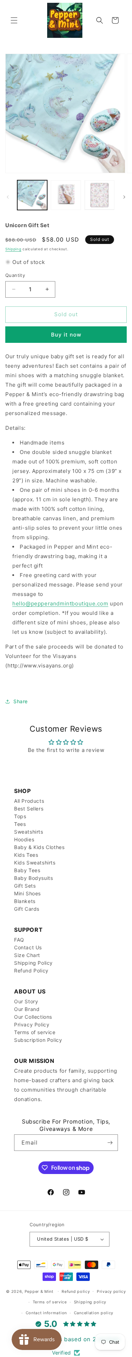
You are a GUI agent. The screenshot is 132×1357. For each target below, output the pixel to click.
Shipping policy (90, 1302)
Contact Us (28, 947)
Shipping (13, 249)
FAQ (19, 940)
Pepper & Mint (39, 1291)
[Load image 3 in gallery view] (99, 195)
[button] (14, 20)
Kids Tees (26, 855)
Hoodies (24, 839)
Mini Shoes (27, 893)
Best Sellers (28, 809)
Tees (20, 824)
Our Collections (33, 1017)
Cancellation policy (93, 1312)
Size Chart (27, 955)
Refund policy (76, 1291)
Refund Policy (31, 970)
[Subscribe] (110, 1142)
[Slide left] (7, 197)
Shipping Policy (33, 963)
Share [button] (20, 701)
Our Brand (26, 1009)
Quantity (15, 275)
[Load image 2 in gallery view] (66, 195)
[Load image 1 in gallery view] (32, 195)
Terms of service (35, 1032)
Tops (20, 816)
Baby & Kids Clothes (39, 847)
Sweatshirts (28, 832)
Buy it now (66, 334)
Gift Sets (25, 886)
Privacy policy (111, 1291)
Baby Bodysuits (33, 878)
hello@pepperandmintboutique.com (60, 603)
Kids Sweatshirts (35, 863)
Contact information (46, 1312)
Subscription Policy (38, 1040)
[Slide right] (124, 197)
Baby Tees (27, 870)
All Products (29, 801)
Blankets (25, 901)
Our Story (26, 1001)
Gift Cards (26, 909)
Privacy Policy (31, 1024)
